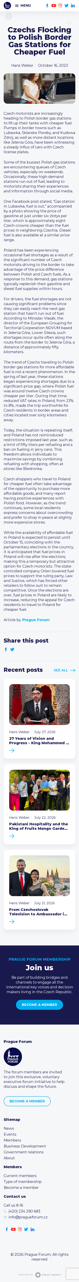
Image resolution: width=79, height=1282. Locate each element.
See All (61, 670)
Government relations (24, 1152)
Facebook (47, 5)
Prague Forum (7, 5)
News (9, 1128)
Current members (20, 1176)
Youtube (53, 5)
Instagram (60, 5)
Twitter (66, 5)
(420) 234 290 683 (24, 1211)
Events (10, 1134)
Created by (25, 1275)
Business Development (25, 1146)
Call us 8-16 (13, 1205)
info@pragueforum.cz (28, 1217)
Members (12, 1140)
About (9, 1158)
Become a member (39, 1005)
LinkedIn (73, 5)
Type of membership (23, 1181)
